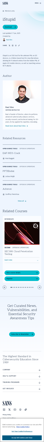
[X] (9, 409)
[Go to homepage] (5, 3)
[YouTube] (15, 409)
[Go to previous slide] (4, 287)
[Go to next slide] (39, 287)
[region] (22, 430)
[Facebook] (20, 409)
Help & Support (9, 376)
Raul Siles (9, 40)
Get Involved (8, 389)
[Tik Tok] (25, 409)
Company (6, 370)
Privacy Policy (7, 415)
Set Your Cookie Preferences (22, 431)
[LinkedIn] (4, 409)
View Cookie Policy (22, 427)
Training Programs (11, 382)
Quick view (8, 260)
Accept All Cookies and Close (22, 438)
